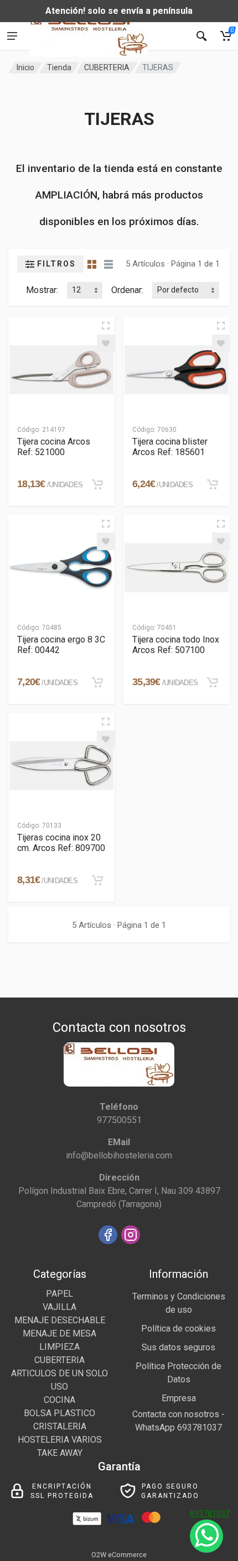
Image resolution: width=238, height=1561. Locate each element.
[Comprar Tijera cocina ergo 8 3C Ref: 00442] (97, 682)
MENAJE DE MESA (59, 1333)
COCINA (59, 1400)
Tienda (59, 67)
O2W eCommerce (119, 1554)
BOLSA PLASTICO (59, 1413)
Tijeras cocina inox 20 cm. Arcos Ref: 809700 (61, 842)
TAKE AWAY (59, 1453)
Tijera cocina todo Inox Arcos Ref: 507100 (175, 644)
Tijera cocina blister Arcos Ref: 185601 (170, 446)
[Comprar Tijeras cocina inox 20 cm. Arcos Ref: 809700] (97, 880)
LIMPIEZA (59, 1346)
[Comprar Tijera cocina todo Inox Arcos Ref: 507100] (213, 682)
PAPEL (59, 1293)
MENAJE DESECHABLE (59, 1320)
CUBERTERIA (107, 67)
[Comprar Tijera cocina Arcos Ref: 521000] (97, 484)
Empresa (179, 1398)
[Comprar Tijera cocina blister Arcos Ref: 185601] (213, 484)
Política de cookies (178, 1328)
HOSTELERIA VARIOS (60, 1439)
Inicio (25, 67)
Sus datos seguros (178, 1347)
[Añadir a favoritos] (106, 343)
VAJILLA (59, 1307)
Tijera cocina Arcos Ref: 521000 (53, 446)
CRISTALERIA (59, 1426)
